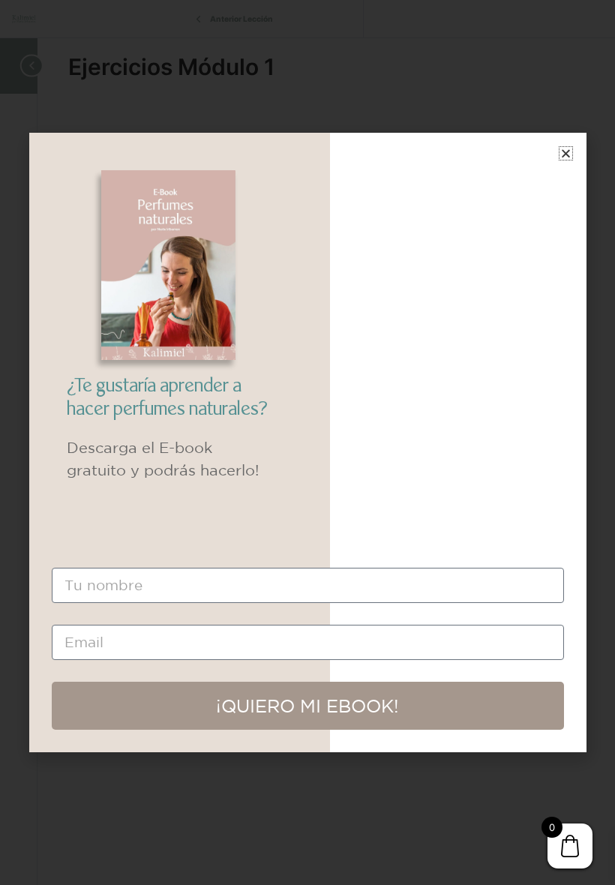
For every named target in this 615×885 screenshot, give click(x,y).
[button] (566, 153)
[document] (307, 442)
